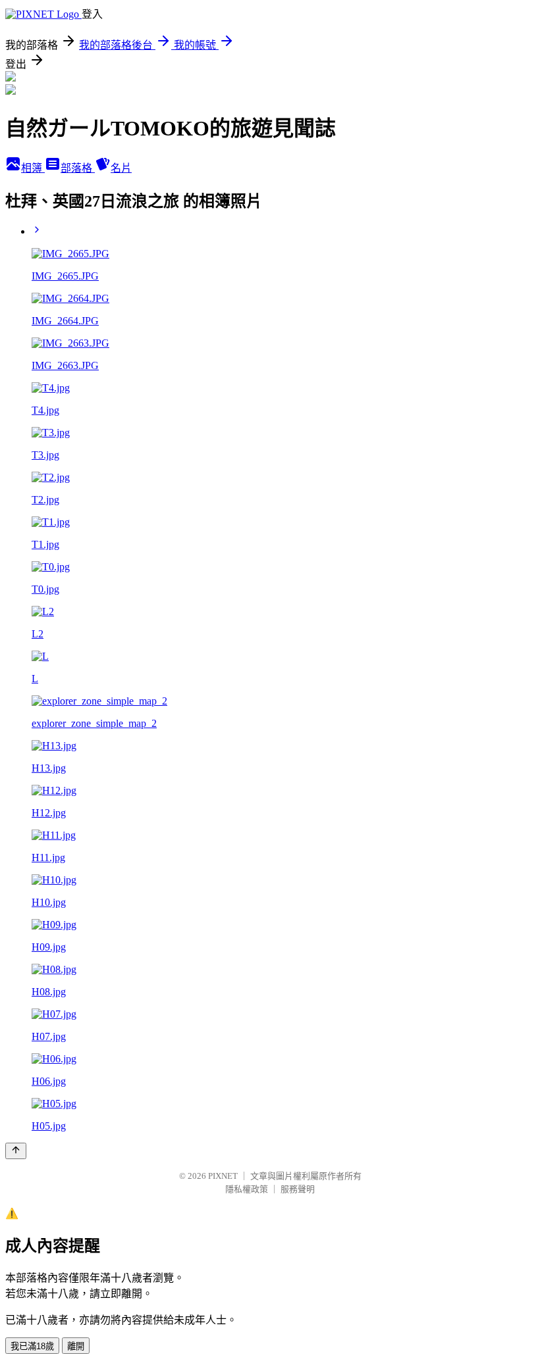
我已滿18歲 (32, 1346)
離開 (75, 1346)
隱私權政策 (246, 1189)
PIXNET (223, 1176)
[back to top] (15, 1151)
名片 (121, 168)
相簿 (33, 168)
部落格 (78, 168)
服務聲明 (298, 1189)
